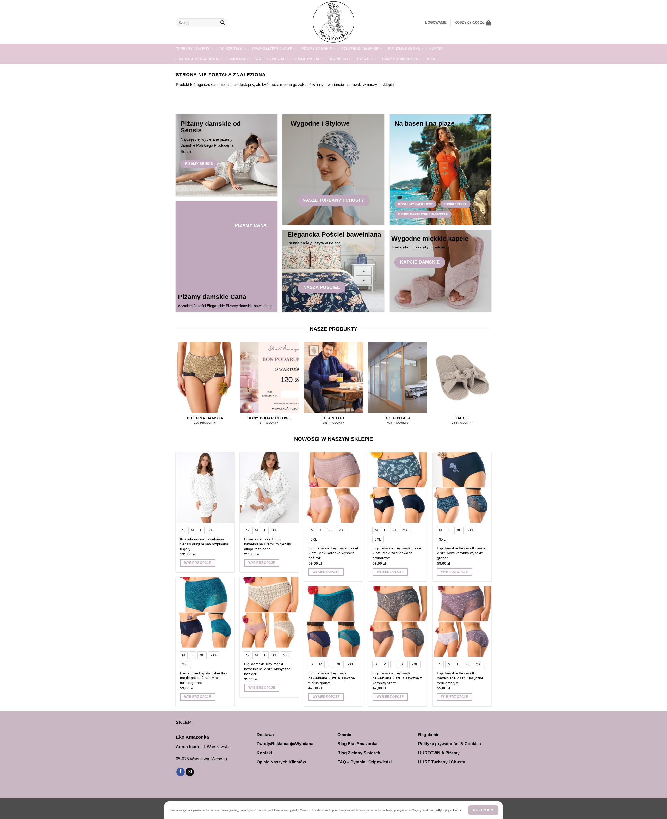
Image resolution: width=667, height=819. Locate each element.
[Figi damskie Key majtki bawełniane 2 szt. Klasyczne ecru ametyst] (462, 621)
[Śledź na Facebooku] (180, 772)
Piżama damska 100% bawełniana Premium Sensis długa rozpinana (267, 544)
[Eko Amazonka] (333, 22)
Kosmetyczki (306, 59)
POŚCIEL (365, 59)
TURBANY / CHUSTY (193, 49)
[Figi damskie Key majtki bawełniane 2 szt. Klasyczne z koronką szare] (397, 621)
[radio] (183, 530)
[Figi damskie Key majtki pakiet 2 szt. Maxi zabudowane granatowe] (397, 487)
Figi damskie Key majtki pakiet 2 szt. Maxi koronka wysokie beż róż (333, 553)
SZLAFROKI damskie (359, 49)
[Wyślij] (222, 22)
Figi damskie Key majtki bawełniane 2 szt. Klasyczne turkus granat (331, 678)
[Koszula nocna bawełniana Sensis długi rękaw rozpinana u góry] (205, 487)
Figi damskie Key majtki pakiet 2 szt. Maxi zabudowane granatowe (397, 553)
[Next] (491, 387)
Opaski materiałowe (272, 49)
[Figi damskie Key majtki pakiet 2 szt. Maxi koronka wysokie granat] (462, 487)
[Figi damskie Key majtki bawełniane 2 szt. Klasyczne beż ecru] (269, 612)
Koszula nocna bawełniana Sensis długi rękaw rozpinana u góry (204, 544)
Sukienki (236, 59)
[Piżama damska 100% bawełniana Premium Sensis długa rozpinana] (269, 487)
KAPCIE (436, 49)
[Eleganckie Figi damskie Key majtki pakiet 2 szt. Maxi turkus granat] (205, 612)
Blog (432, 59)
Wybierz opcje (197, 562)
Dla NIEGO (338, 59)
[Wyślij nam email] (190, 772)
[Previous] (176, 387)
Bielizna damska (404, 49)
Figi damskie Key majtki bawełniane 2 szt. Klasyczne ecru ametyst (460, 678)
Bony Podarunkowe (401, 59)
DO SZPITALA (231, 49)
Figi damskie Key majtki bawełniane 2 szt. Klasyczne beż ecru (267, 669)
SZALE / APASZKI (270, 59)
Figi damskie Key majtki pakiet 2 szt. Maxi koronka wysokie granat (462, 553)
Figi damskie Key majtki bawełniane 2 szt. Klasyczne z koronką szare (397, 678)
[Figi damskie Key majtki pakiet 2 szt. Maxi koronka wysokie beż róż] (333, 487)
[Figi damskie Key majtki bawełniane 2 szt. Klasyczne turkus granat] (333, 621)
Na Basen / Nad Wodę (199, 59)
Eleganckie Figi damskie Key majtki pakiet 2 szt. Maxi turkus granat (203, 678)
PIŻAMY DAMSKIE (316, 49)
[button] (436, 22)
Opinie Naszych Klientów (281, 762)
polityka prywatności (448, 810)
